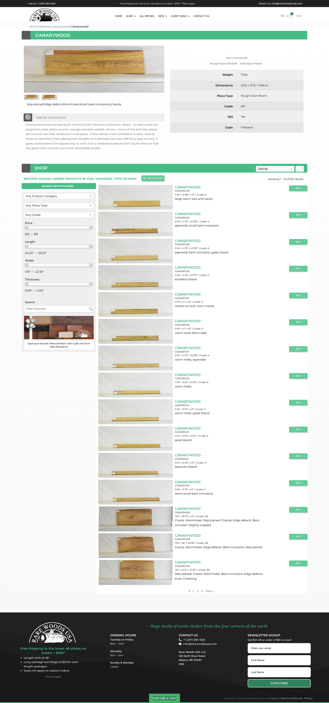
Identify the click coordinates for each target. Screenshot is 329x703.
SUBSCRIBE (279, 683)
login (299, 15)
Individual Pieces (251, 63)
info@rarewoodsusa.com (287, 3)
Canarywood (60, 26)
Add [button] (298, 188)
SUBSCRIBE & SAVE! (164, 698)
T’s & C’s (274, 698)
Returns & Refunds (291, 698)
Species (45, 26)
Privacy (308, 698)
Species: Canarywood (51, 117)
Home (33, 26)
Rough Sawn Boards (223, 63)
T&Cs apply (188, 3)
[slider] (27, 228)
